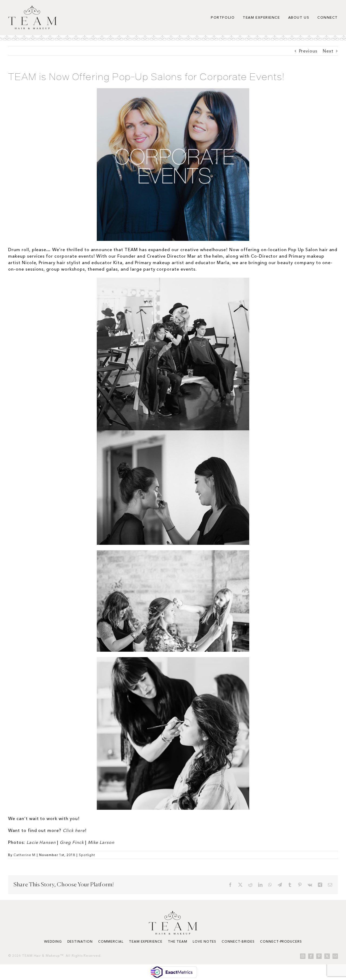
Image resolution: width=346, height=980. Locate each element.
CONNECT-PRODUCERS (281, 941)
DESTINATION (80, 941)
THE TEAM (177, 941)
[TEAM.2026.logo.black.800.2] (32, 7)
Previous (308, 51)
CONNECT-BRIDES (238, 941)
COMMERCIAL (111, 941)
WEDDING (53, 941)
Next (328, 51)
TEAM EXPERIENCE (145, 941)
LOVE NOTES (205, 941)
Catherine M (25, 855)
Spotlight (87, 855)
